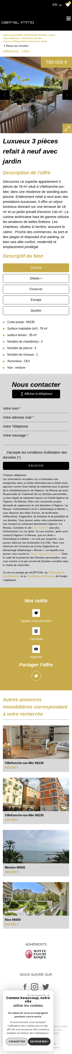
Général (36, 267)
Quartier (36, 310)
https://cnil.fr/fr (40, 527)
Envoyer (36, 465)
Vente (51, 35)
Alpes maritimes (11, 38)
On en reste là (36, 995)
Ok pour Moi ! (39, 1041)
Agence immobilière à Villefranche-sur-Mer (25, 35)
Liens (59, 1030)
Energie (36, 299)
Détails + (36, 278)
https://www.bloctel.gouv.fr (45, 553)
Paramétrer (17, 1041)
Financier (36, 289)
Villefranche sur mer (32, 38)
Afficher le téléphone (38, 394)
